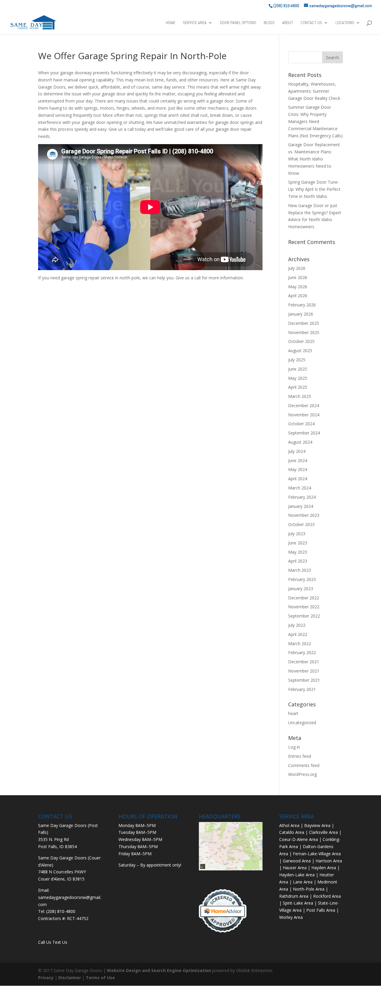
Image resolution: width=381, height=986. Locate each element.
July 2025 (296, 360)
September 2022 (304, 616)
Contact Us (311, 23)
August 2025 (300, 350)
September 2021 (304, 680)
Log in (294, 747)
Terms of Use (100, 977)
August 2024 (300, 442)
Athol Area (289, 825)
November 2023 (303, 515)
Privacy (46, 977)
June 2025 (297, 369)
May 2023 (297, 552)
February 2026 (302, 305)
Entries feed (299, 756)
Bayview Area (317, 825)
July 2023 (296, 533)
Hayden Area (323, 867)
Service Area (195, 23)
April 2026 (297, 295)
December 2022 (303, 598)
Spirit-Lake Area (298, 903)
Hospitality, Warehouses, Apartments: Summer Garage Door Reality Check (314, 91)
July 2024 (296, 451)
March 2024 (299, 488)
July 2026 (296, 268)
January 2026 (300, 314)
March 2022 (299, 643)
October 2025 (301, 341)
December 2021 (303, 661)
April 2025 (297, 387)
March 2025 (299, 396)
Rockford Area (327, 896)
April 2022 (297, 634)
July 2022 (296, 625)
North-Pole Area (308, 889)
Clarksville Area (323, 832)
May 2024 (297, 469)
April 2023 (297, 561)
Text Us (59, 942)
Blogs (269, 23)
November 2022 (303, 606)
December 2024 (303, 405)
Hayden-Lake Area (297, 875)
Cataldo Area (291, 832)
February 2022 (302, 652)
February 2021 (302, 689)
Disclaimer (69, 977)
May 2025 (297, 378)
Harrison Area (329, 861)
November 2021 (303, 671)
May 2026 (297, 286)
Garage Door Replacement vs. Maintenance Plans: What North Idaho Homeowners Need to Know (314, 159)
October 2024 (301, 423)
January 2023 (300, 588)
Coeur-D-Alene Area (298, 839)
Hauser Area (295, 867)
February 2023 (302, 579)
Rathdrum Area (293, 896)
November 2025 (303, 332)
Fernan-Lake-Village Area (317, 853)
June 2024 (297, 460)
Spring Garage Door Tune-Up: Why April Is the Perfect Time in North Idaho (314, 189)
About (287, 23)
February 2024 (302, 497)
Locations (344, 23)
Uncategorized (302, 722)
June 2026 (297, 277)
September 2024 (304, 433)
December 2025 (303, 323)
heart (293, 713)
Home (170, 23)
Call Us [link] (45, 942)
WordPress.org (302, 774)
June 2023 (297, 543)
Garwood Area (297, 861)
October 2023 (301, 524)
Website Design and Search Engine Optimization (159, 970)
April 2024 (297, 478)
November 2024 (303, 415)
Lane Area (303, 882)
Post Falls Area (320, 910)
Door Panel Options (238, 23)
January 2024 (300, 506)
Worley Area (291, 917)
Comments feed (303, 765)
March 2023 (299, 570)
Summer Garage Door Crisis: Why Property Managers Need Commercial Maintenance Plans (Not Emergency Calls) (315, 121)
